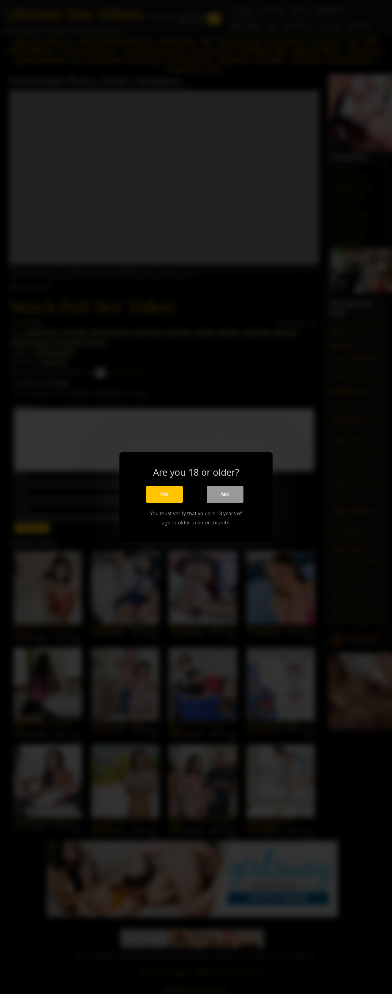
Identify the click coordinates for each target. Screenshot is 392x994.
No (225, 494)
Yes (164, 494)
